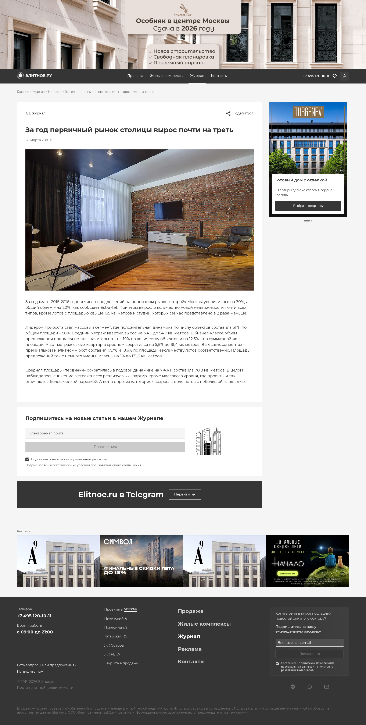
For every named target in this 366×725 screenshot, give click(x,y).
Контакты (219, 76)
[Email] (326, 687)
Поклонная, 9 (116, 627)
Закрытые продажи (121, 663)
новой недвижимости (202, 307)
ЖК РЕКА (112, 654)
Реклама (190, 649)
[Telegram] (292, 687)
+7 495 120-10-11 (34, 615)
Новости (55, 92)
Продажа (135, 76)
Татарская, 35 (115, 636)
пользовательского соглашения (116, 465)
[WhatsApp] (309, 687)
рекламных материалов (297, 670)
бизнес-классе (208, 333)
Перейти (182, 494)
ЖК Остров (114, 645)
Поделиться (243, 113)
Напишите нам (30, 671)
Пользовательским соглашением (260, 708)
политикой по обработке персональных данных (307, 664)
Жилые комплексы (166, 76)
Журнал (197, 76)
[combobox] (130, 609)
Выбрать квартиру (308, 206)
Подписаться (105, 447)
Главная (23, 92)
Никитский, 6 (115, 619)
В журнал (37, 113)
